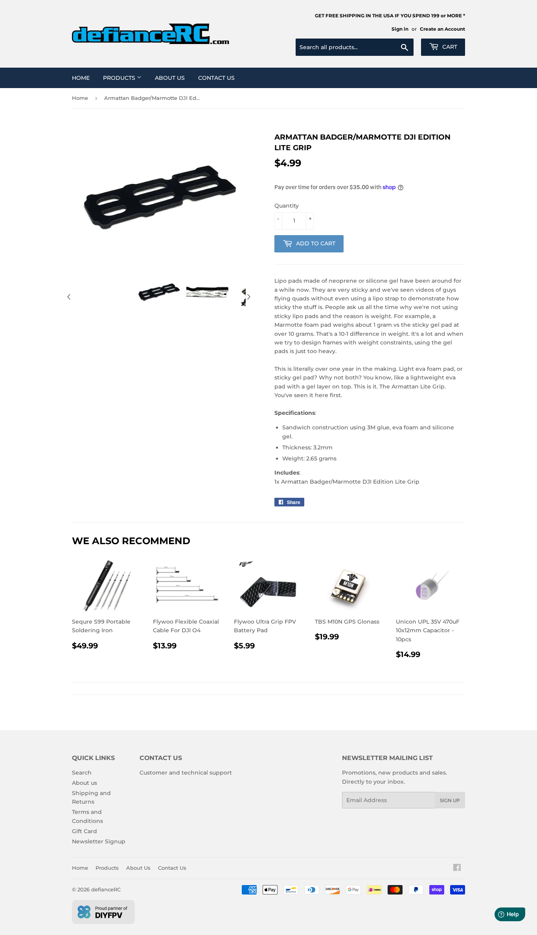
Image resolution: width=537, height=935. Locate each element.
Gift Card (84, 831)
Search (82, 772)
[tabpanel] (158, 292)
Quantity (286, 205)
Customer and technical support (186, 772)
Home (81, 77)
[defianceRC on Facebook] (457, 868)
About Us (170, 77)
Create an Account (442, 29)
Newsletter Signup (98, 841)
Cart (449, 46)
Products (120, 77)
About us (84, 782)
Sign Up (450, 800)
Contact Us (216, 77)
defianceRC (106, 889)
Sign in (400, 29)
